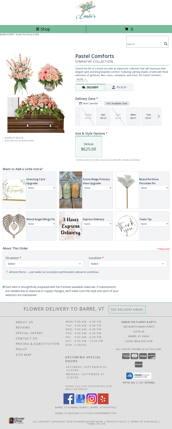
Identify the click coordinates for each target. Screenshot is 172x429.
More (80, 79)
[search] (165, 44)
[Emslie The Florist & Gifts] (86, 20)
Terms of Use (96, 423)
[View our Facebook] (68, 403)
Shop (45, 29)
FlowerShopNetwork (88, 421)
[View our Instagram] (91, 403)
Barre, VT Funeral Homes (71, 407)
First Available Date (116, 103)
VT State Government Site (99, 413)
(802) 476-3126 (143, 341)
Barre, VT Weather (67, 413)
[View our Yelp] (103, 403)
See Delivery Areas (127, 309)
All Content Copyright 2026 (53, 421)
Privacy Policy (117, 421)
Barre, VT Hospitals (104, 407)
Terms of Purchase (144, 421)
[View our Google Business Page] (80, 403)
